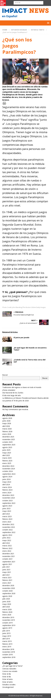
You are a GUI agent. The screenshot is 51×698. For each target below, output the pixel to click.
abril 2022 (6, 543)
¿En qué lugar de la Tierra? (12, 666)
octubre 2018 (7, 654)
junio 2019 (6, 633)
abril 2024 (6, 484)
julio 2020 (6, 599)
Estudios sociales (19, 30)
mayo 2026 (6, 423)
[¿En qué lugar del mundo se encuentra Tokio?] (7, 350)
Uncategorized (8, 687)
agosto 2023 (7, 506)
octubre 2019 (7, 623)
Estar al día (6, 674)
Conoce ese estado (9, 671)
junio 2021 (6, 569)
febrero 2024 (7, 490)
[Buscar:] (28, 2)
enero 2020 (6, 615)
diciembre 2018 (8, 649)
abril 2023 (6, 514)
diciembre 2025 (8, 437)
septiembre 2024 (8, 474)
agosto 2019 (7, 628)
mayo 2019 (6, 636)
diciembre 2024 (8, 466)
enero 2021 (6, 583)
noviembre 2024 (8, 468)
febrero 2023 (7, 519)
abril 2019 (6, 638)
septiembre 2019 (8, 625)
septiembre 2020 (8, 593)
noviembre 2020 (8, 588)
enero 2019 (6, 646)
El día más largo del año (11, 395)
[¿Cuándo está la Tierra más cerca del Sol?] (7, 362)
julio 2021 (6, 567)
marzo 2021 (7, 577)
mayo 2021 (6, 572)
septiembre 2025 (8, 445)
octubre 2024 (7, 471)
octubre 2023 (7, 500)
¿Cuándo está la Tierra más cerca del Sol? (29, 361)
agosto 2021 (7, 564)
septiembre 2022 (8, 532)
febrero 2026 (7, 431)
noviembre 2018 (8, 652)
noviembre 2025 (8, 439)
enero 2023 (6, 522)
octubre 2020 (7, 591)
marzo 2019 (7, 641)
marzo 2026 (7, 429)
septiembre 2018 (8, 657)
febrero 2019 (7, 644)
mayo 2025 (6, 453)
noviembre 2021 (8, 556)
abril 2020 (6, 607)
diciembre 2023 (8, 495)
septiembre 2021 (8, 561)
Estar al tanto (7, 679)
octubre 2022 (7, 530)
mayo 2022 (6, 540)
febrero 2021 (7, 580)
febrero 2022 (7, 548)
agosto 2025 (7, 447)
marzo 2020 (7, 609)
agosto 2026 (7, 418)
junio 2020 (6, 601)
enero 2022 (6, 551)
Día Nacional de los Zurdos (12, 393)
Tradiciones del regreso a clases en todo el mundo (21, 387)
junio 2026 (6, 421)
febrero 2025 (7, 461)
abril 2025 (6, 455)
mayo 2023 (6, 511)
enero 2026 (6, 434)
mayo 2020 (6, 604)
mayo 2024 (6, 482)
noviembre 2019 (8, 620)
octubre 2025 (7, 442)
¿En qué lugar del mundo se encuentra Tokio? (30, 349)
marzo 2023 (7, 516)
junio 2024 (6, 479)
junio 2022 (6, 538)
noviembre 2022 (8, 527)
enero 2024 (6, 492)
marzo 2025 (7, 458)
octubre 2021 (7, 559)
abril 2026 (6, 426)
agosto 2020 (7, 596)
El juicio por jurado (21, 337)
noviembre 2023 (8, 498)
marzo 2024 (7, 487)
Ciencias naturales (9, 669)
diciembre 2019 (8, 617)
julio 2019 (6, 631)
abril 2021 (6, 575)
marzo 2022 (7, 545)
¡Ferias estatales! (8, 390)
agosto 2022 (7, 535)
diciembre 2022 (8, 524)
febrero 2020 (7, 612)
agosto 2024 (7, 476)
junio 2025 (6, 450)
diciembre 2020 (8, 585)
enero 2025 (6, 463)
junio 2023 (6, 508)
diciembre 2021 (8, 553)
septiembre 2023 (8, 503)
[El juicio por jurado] (7, 339)
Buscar (5, 375)
